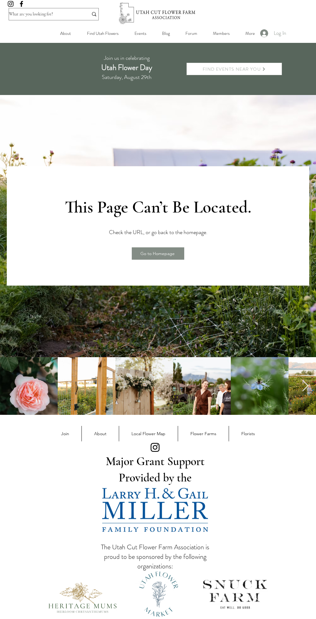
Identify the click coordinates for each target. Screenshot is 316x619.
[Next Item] (305, 386)
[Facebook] (21, 4)
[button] (221, 33)
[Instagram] (11, 4)
